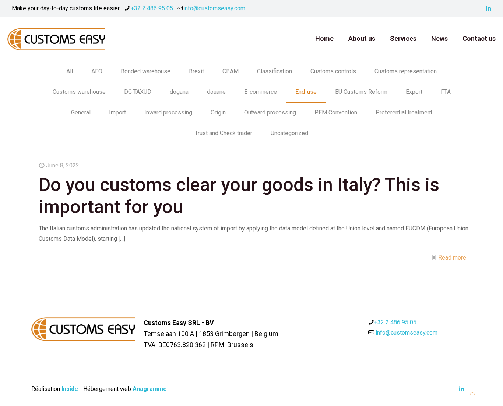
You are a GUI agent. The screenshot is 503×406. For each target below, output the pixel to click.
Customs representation (405, 71)
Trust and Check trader (223, 133)
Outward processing (270, 112)
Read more (452, 257)
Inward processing (168, 112)
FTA (446, 91)
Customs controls (333, 71)
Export (414, 91)
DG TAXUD (137, 91)
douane (216, 91)
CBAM (230, 71)
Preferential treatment (404, 112)
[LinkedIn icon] (488, 8)
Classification (274, 71)
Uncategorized (289, 133)
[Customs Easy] (56, 39)
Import (117, 112)
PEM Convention (335, 112)
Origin (218, 112)
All (69, 71)
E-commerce (260, 91)
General (81, 112)
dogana (179, 91)
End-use (306, 91)
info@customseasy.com (214, 8)
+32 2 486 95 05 (152, 8)
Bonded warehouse (145, 71)
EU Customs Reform (361, 91)
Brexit (196, 71)
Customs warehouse (79, 91)
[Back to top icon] (472, 393)
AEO (96, 71)
